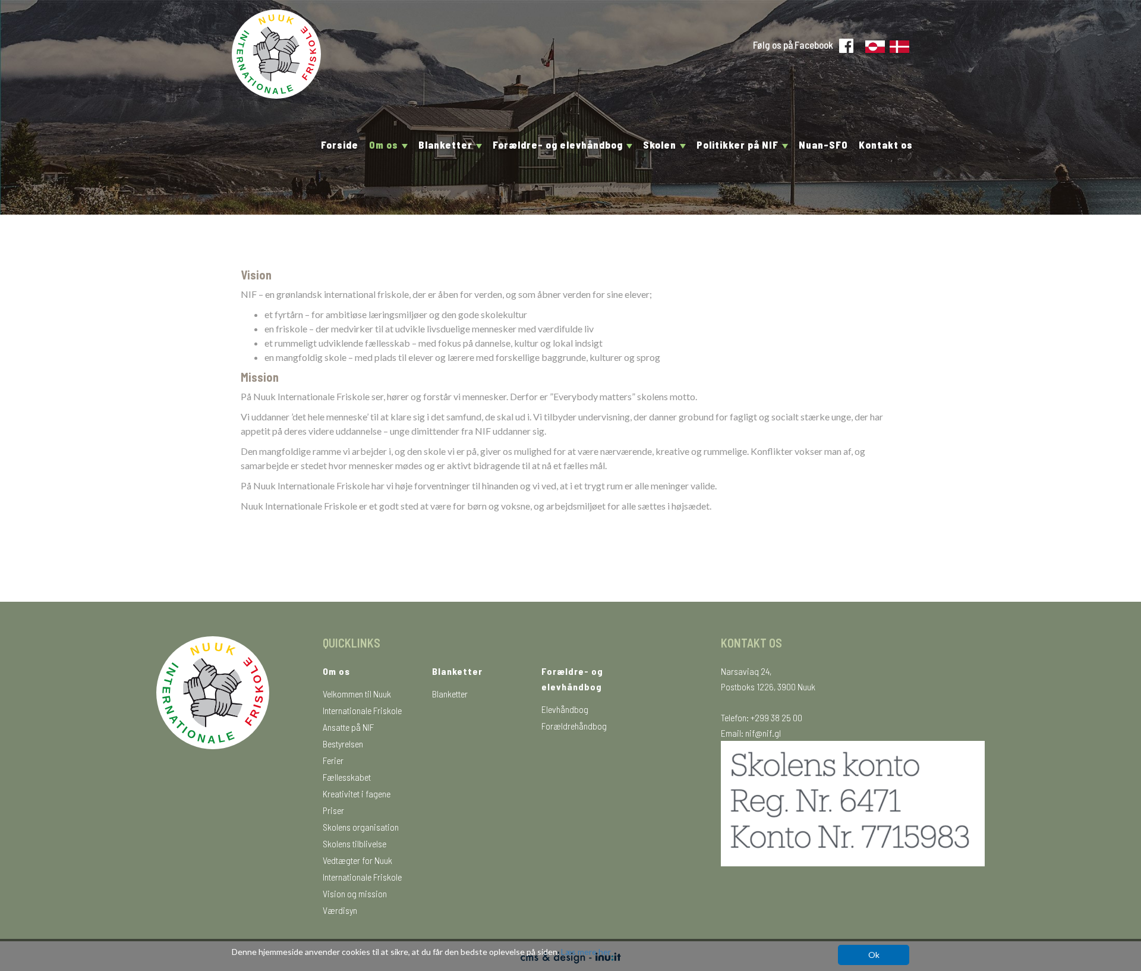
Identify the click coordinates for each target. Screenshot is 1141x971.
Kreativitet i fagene (356, 793)
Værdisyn (340, 910)
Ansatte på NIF (348, 727)
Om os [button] (385, 144)
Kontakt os (886, 144)
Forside (339, 144)
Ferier (333, 760)
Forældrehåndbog (574, 725)
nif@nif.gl (763, 733)
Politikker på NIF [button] (738, 144)
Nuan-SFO (823, 144)
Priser (333, 810)
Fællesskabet (347, 777)
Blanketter (450, 693)
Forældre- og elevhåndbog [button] (559, 144)
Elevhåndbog (564, 709)
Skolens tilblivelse (354, 843)
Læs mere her (586, 952)
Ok (874, 955)
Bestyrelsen (343, 743)
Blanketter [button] (446, 144)
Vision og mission (355, 893)
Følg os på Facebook (793, 45)
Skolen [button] (661, 144)
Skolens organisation (361, 826)
